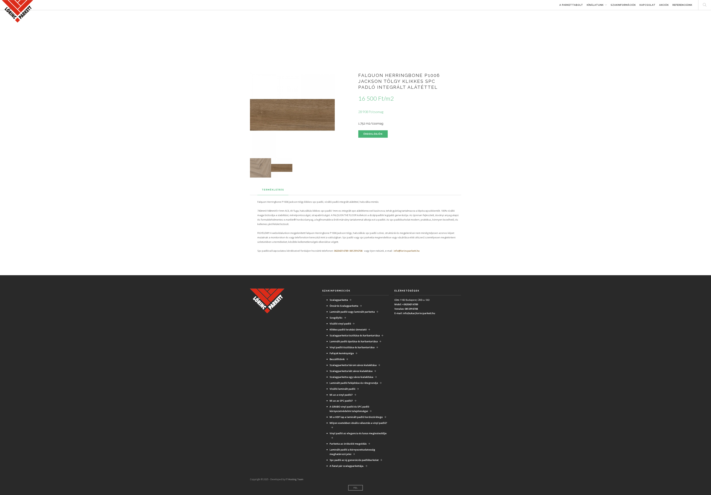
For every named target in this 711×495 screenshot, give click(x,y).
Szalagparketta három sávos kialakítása (353, 365)
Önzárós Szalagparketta (344, 305)
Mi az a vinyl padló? (341, 394)
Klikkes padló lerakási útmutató (348, 329)
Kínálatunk (595, 5)
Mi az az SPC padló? (341, 400)
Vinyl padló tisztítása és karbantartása (352, 347)
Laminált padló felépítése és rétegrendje (354, 383)
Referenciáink (682, 5)
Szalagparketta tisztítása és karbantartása (355, 335)
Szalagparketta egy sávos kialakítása (351, 377)
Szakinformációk (623, 5)
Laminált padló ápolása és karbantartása (354, 341)
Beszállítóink (337, 359)
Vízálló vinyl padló (340, 323)
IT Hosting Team (294, 479)
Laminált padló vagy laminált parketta (352, 311)
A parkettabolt (571, 5)
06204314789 (341, 250)
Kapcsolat (647, 5)
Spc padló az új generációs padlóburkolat (354, 460)
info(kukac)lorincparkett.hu (419, 313)
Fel (355, 488)
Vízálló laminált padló (342, 388)
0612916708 (355, 250)
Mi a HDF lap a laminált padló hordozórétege (356, 417)
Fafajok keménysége (342, 353)
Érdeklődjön (373, 134)
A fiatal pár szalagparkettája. (347, 466)
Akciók (664, 5)
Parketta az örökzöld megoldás (348, 443)
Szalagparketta (339, 300)
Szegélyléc (336, 317)
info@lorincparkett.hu (407, 250)
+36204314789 (410, 304)
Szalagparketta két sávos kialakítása (351, 371)
